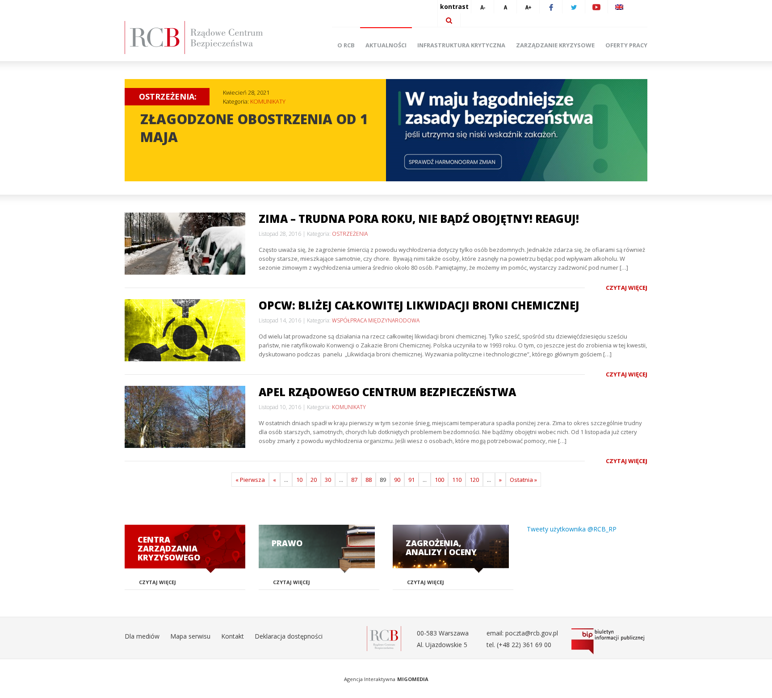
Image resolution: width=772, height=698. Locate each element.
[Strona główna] (207, 37)
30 (328, 480)
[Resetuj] (505, 6)
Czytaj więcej (626, 288)
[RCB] (384, 638)
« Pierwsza (250, 480)
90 (397, 480)
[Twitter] (574, 6)
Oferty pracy (626, 45)
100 (439, 480)
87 (354, 480)
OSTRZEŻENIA (350, 234)
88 (368, 480)
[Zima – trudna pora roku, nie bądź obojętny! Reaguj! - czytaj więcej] (185, 244)
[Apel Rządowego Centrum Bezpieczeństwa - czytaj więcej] (185, 417)
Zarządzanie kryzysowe (555, 45)
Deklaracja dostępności (289, 636)
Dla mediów (142, 636)
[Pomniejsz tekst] (482, 6)
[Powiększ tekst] (528, 6)
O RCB (346, 45)
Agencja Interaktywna (369, 679)
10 (299, 480)
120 (474, 480)
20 (313, 480)
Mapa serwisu (190, 636)
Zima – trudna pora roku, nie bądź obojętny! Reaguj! (419, 218)
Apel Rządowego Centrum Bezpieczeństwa (387, 392)
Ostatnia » (523, 480)
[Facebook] (551, 6)
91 (411, 480)
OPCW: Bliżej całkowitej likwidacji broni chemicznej (419, 305)
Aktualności (386, 45)
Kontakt (232, 636)
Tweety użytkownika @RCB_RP (572, 529)
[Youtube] (596, 6)
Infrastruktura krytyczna (461, 45)
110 (457, 480)
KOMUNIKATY (267, 101)
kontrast (454, 6)
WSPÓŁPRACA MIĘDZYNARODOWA (376, 320)
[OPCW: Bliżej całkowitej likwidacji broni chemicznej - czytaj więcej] (185, 330)
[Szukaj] (449, 20)
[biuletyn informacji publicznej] (609, 641)
